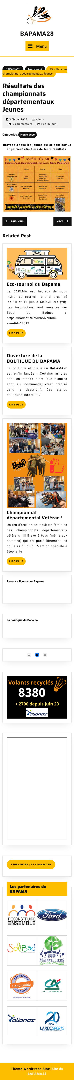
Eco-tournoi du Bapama (33, 284)
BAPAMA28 (37, 33)
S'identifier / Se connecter (31, 864)
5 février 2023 (18, 119)
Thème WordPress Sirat (31, 1068)
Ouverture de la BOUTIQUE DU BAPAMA (33, 358)
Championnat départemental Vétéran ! (35, 515)
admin (40, 119)
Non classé (35, 69)
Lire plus (17, 334)
